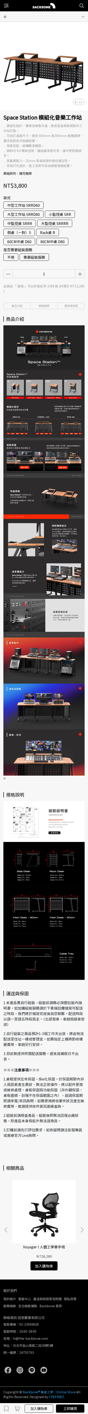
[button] (82, 1229)
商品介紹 (17, 306)
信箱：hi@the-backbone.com (25, 1338)
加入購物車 (38, 1408)
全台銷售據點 (27, 1306)
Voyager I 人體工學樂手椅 (44, 1247)
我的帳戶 (9, 1299)
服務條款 (9, 1306)
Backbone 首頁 (50, 1306)
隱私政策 (70, 1299)
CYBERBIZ (56, 1396)
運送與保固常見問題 (47, 1299)
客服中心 (24, 1299)
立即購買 (70, 1408)
